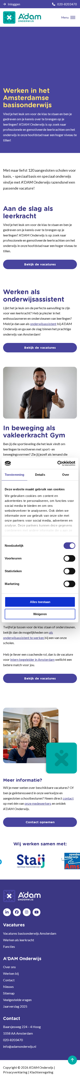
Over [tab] (65, 474)
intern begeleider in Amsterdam (32, 659)
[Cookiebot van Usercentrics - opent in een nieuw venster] (57, 463)
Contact (9, 980)
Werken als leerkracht (18, 940)
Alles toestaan (40, 602)
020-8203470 (67, 4)
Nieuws (8, 987)
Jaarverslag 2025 (15, 1006)
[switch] (69, 558)
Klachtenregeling (41, 1072)
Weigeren (40, 614)
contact (68, 798)
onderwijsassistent (43, 324)
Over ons (9, 967)
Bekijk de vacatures (40, 264)
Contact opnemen (40, 822)
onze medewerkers (38, 803)
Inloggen (14, 4)
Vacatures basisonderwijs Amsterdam (29, 933)
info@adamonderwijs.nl (19, 1046)
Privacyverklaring (15, 1072)
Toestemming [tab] (14, 474)
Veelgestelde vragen (17, 1000)
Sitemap (9, 993)
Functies (9, 946)
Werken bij (11, 973)
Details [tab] (40, 474)
